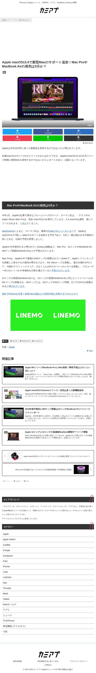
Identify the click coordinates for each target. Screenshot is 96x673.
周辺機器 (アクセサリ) (14, 626)
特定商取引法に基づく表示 (48, 661)
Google (6, 550)
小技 (5, 631)
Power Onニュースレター (61, 231)
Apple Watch (9, 539)
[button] (79, 138)
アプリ (6, 610)
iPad (5, 561)
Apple (11, 347)
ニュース (7, 615)
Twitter (6, 599)
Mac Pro (15, 341)
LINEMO (7, 577)
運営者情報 (17, 661)
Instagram (8, 556)
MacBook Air (26, 341)
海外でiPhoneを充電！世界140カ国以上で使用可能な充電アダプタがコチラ (40, 294)
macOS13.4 (38, 341)
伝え (24, 223)
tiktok (5, 593)
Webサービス (9, 604)
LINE (5, 572)
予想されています (61, 270)
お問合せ (48, 665)
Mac (6, 341)
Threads (7, 588)
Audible (6, 545)
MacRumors (8, 231)
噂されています (16, 286)
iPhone (6, 566)
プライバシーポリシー (78, 661)
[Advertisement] (48, 40)
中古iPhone (8, 620)
